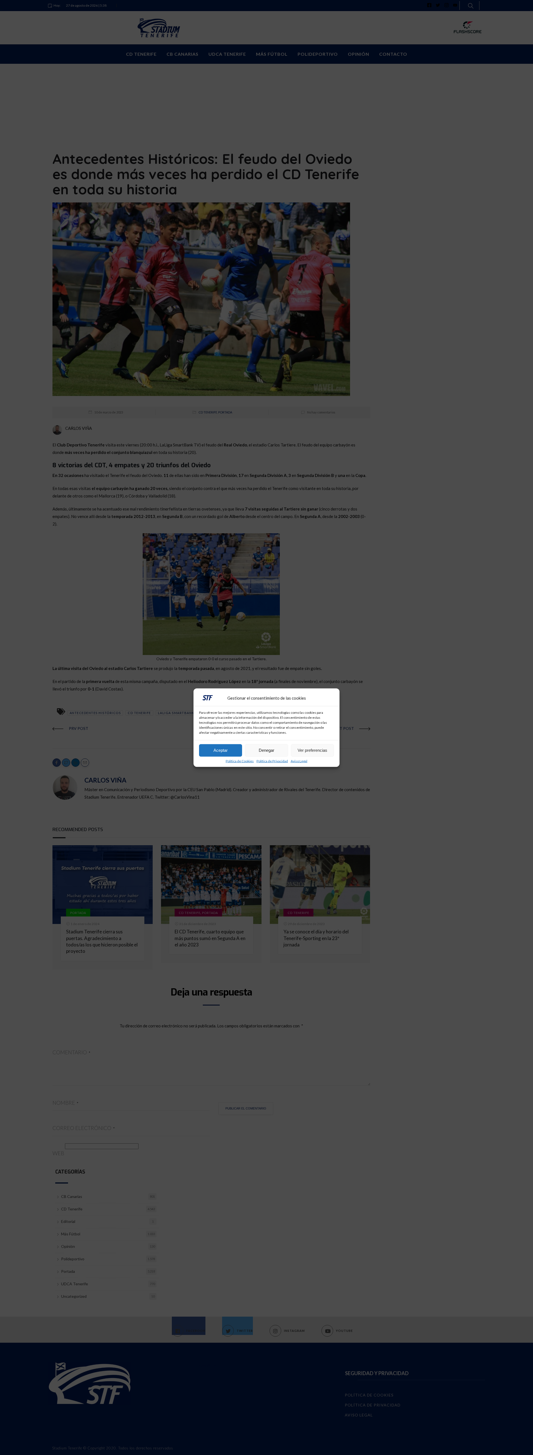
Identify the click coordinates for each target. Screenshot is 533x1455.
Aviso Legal (299, 761)
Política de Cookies (240, 761)
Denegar (266, 750)
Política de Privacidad (272, 761)
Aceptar (220, 750)
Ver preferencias (312, 750)
